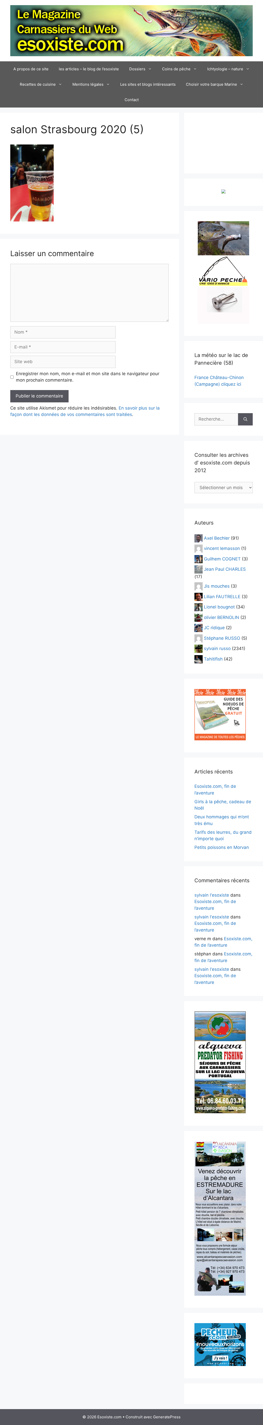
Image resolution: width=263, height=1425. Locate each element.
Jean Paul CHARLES (225, 569)
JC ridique (214, 627)
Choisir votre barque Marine (211, 84)
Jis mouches (217, 586)
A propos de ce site (31, 68)
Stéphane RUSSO (222, 638)
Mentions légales (88, 84)
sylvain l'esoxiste (211, 895)
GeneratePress (167, 1416)
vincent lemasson (222, 548)
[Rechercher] (245, 419)
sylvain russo (217, 648)
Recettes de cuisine (38, 84)
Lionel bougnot (219, 606)
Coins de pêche (176, 68)
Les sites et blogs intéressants (148, 84)
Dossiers (137, 68)
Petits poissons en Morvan (221, 847)
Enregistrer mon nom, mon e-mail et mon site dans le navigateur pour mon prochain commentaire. (87, 377)
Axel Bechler (217, 537)
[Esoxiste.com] (131, 30)
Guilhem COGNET (222, 558)
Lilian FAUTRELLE (222, 596)
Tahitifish (213, 658)
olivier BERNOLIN (221, 617)
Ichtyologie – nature (225, 68)
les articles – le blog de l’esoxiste (89, 68)
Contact (132, 99)
